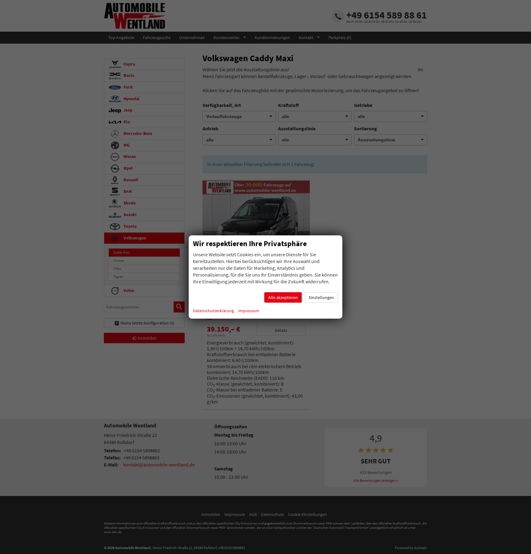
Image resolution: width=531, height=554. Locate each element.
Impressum (248, 310)
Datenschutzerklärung (213, 310)
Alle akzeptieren (283, 297)
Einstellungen (321, 297)
